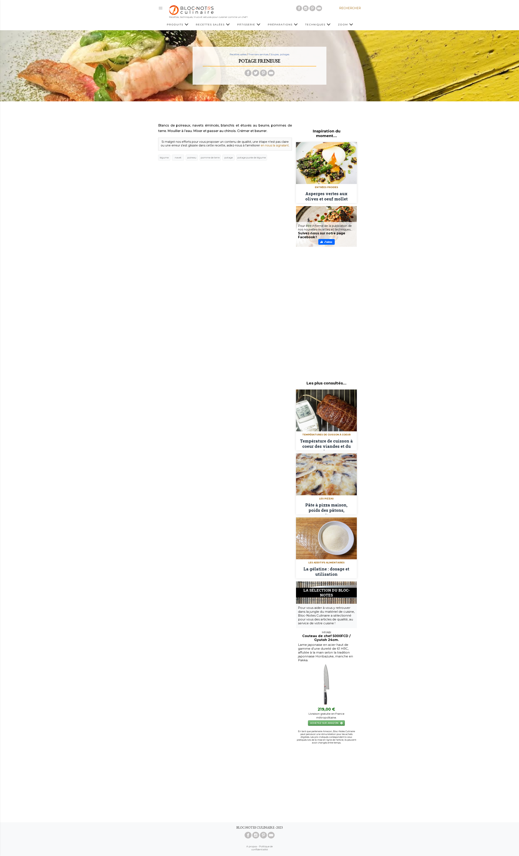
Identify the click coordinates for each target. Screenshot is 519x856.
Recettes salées (211, 24)
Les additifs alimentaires (326, 562)
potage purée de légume (251, 157)
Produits (175, 24)
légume (164, 157)
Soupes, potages (279, 54)
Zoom (343, 24)
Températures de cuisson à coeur (326, 434)
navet (178, 157)
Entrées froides (326, 187)
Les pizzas (326, 498)
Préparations (281, 24)
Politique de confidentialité (262, 848)
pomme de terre (210, 157)
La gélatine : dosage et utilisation (326, 571)
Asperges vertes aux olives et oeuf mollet (326, 196)
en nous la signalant (275, 145)
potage (228, 157)
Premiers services (258, 54)
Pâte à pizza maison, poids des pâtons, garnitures (326, 508)
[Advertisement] (259, 113)
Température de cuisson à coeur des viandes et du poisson (326, 444)
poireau (191, 157)
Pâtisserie (246, 24)
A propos (251, 846)
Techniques (315, 24)
